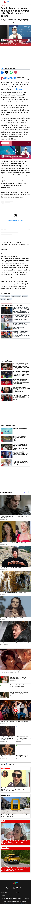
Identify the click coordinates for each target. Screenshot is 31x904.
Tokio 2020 (24, 296)
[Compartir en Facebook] (2, 72)
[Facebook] (10, 888)
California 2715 (9, 903)
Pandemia (9, 299)
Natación (3, 299)
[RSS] (20, 888)
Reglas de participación (21, 893)
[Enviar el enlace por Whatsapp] (11, 72)
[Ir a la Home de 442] (6, 2)
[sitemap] (24, 888)
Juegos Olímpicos (16, 296)
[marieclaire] (15, 796)
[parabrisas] (15, 848)
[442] (15, 883)
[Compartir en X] (6, 72)
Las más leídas (6, 361)
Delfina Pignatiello (5, 296)
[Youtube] (17, 888)
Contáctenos (3, 893)
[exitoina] (15, 769)
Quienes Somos (4, 892)
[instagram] (7, 888)
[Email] (15, 72)
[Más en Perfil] (9, 764)
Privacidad (3, 895)
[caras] (15, 821)
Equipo (17, 892)
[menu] (2, 1)
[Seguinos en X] (14, 888)
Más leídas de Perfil (8, 426)
